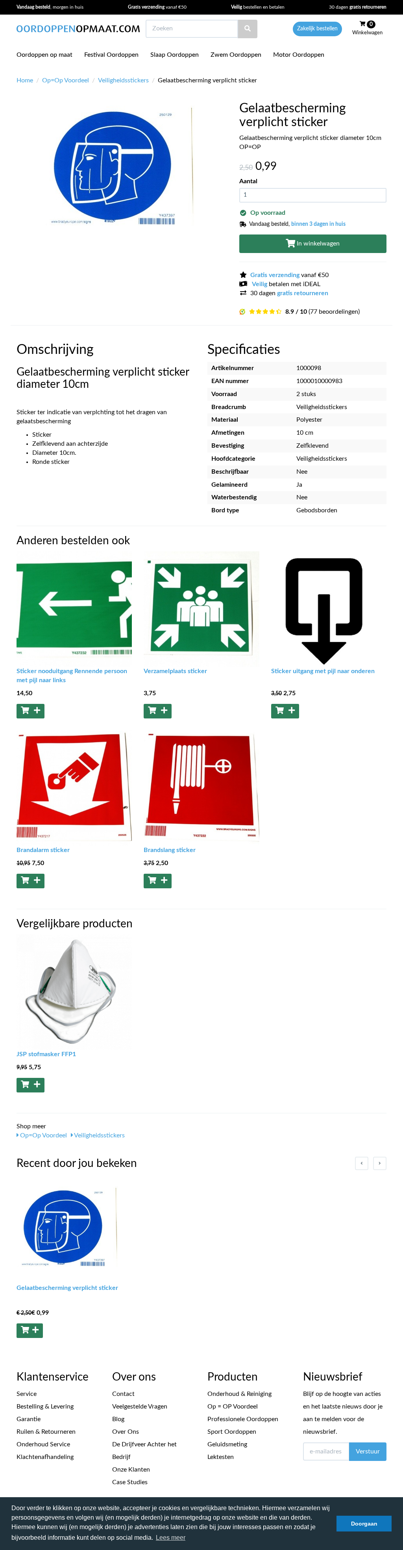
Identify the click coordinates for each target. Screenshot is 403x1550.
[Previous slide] (361, 1163)
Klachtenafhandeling (45, 1457)
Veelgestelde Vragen (139, 1406)
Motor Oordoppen (298, 55)
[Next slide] (379, 1163)
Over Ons (125, 1432)
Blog (118, 1419)
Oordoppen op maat (44, 55)
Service (27, 1394)
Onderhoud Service (43, 1444)
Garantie (29, 1419)
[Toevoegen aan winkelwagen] (30, 711)
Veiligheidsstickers (123, 80)
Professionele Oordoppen (242, 1419)
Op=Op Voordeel (65, 80)
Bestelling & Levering (45, 1406)
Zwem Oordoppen (236, 55)
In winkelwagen (317, 243)
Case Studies (130, 1482)
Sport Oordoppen (231, 1432)
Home (25, 80)
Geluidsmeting (227, 1444)
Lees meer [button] (170, 1537)
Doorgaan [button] (364, 1523)
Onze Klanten (131, 1469)
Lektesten (220, 1457)
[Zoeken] (247, 29)
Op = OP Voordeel (232, 1406)
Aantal (248, 181)
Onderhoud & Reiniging (239, 1394)
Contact (123, 1394)
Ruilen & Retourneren (46, 1432)
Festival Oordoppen (111, 55)
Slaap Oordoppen (174, 55)
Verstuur (368, 1451)
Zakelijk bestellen (317, 29)
